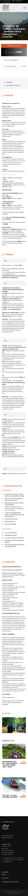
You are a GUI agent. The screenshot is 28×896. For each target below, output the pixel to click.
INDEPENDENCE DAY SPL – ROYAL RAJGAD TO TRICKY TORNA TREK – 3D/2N (9, 764)
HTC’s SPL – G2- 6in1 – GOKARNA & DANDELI (10, 796)
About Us (4, 874)
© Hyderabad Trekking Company (13, 891)
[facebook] (2, 2)
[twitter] (4, 2)
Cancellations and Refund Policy (10, 882)
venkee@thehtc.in (18, 0)
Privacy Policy (5, 878)
